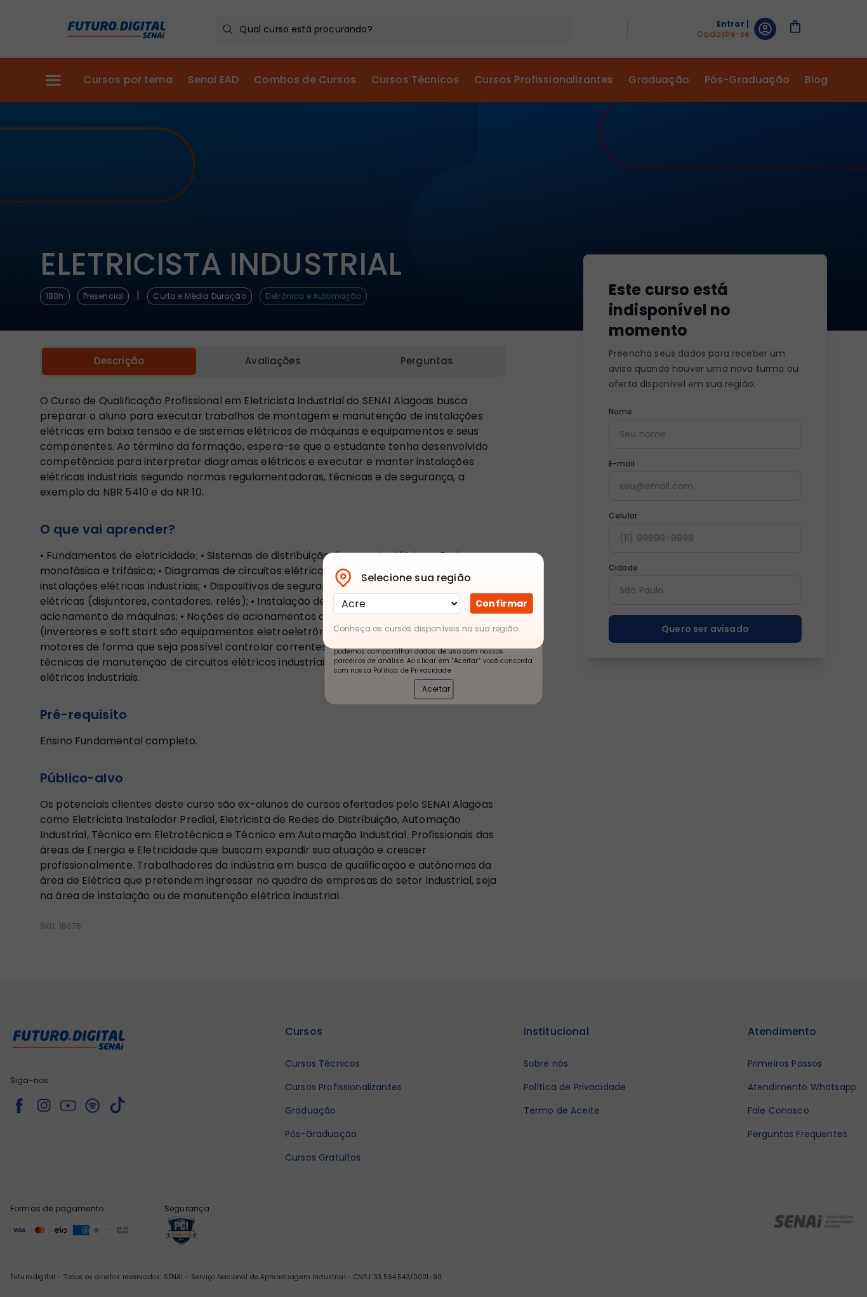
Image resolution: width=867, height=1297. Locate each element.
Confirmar (501, 603)
